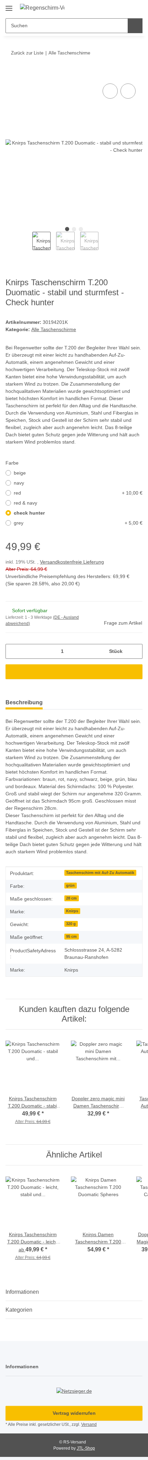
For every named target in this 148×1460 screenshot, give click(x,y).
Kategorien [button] (19, 1310)
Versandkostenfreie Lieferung (75, 562)
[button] (115, 7)
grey (78, 523)
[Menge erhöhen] (134, 651)
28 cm (71, 898)
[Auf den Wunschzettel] (128, 91)
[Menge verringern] (13, 651)
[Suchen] (135, 25)
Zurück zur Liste (27, 53)
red (78, 493)
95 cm (71, 936)
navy (19, 483)
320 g (70, 923)
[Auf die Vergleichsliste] (110, 91)
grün (70, 885)
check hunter (29, 513)
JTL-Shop (85, 1449)
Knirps (72, 910)
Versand (91, 1425)
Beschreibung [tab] (24, 702)
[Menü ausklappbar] (9, 5)
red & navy (26, 503)
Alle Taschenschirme (55, 330)
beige (20, 473)
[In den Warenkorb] (11, 74)
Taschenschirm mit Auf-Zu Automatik (99, 872)
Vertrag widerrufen (74, 1414)
